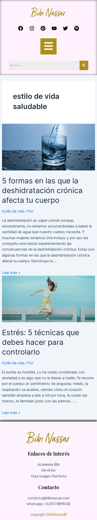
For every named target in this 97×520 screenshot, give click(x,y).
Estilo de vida (13, 211)
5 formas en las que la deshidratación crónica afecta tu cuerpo (42, 190)
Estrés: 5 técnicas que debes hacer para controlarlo (40, 342)
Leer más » (11, 272)
